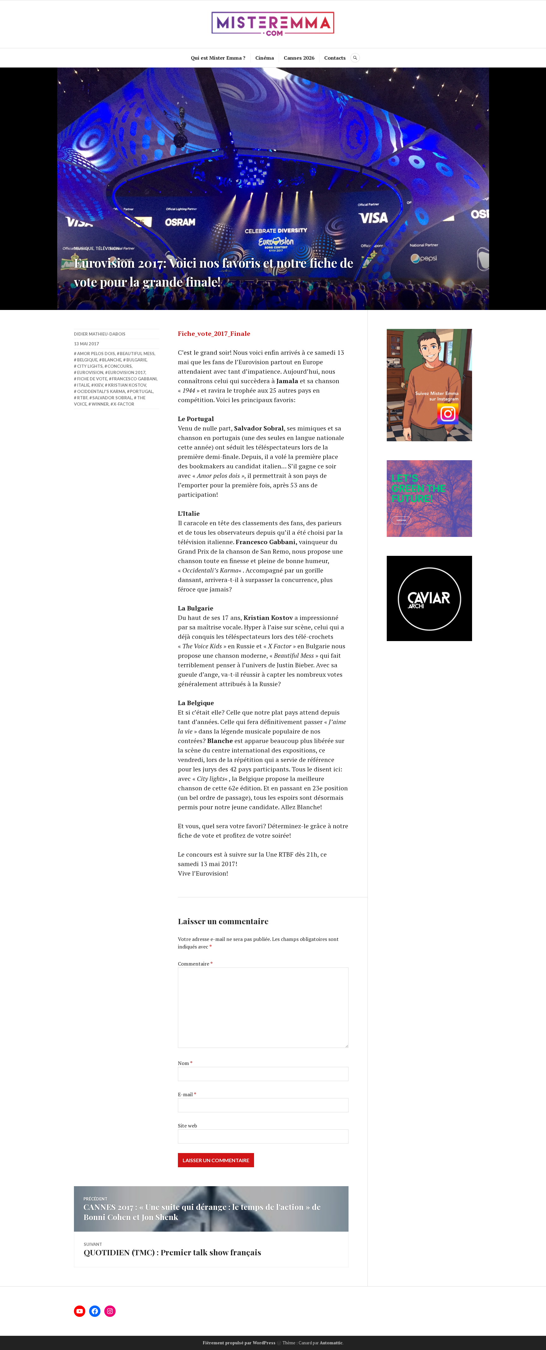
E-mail (187, 1094)
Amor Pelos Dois (96, 353)
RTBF (82, 397)
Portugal (141, 391)
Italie (83, 385)
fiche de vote (92, 378)
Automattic (331, 1343)
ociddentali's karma (101, 391)
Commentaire (195, 963)
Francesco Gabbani (134, 378)
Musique (84, 248)
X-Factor (123, 404)
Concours (119, 366)
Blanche (111, 359)
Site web (187, 1125)
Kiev (98, 385)
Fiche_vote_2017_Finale (214, 333)
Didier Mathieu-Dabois (99, 333)
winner (100, 404)
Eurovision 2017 (126, 372)
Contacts (335, 57)
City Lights (90, 366)
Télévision (107, 248)
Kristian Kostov (127, 385)
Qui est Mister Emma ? (218, 57)
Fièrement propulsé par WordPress (239, 1343)
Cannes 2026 (299, 57)
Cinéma (264, 57)
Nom (185, 1063)
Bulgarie (136, 359)
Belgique (87, 359)
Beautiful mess (137, 353)
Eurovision (90, 372)
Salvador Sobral (112, 397)
